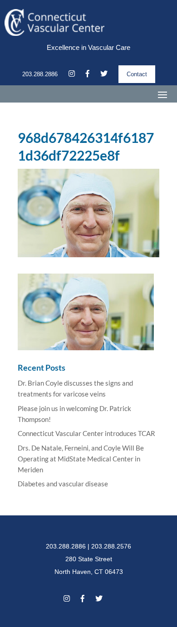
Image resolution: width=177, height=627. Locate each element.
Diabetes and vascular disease (63, 484)
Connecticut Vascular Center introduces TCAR (86, 433)
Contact (137, 74)
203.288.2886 (40, 74)
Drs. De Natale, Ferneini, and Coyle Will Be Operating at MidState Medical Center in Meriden (81, 459)
